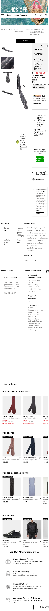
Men (10, 29)
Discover (4, 29)
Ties (26, 29)
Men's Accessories (18, 30)
